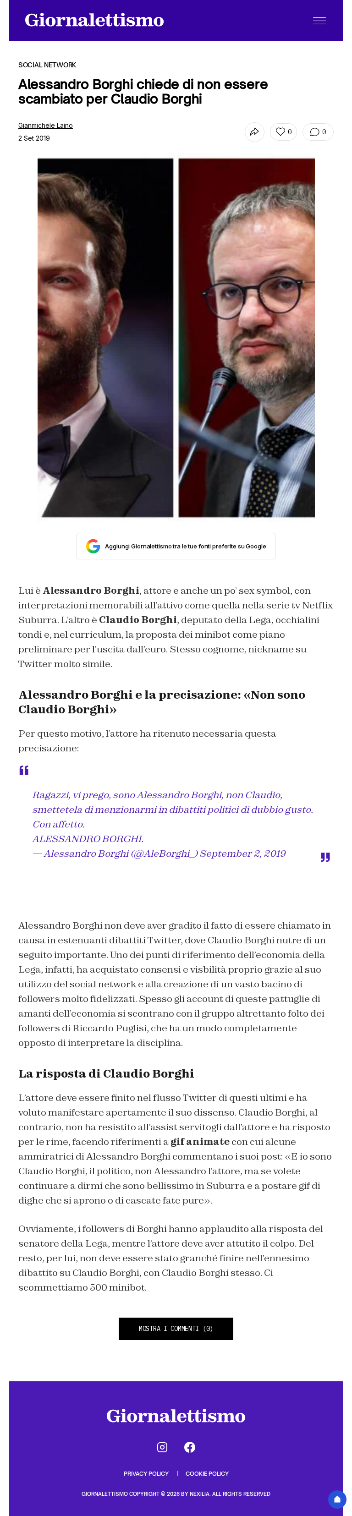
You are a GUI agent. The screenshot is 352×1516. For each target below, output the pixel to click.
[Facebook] (190, 1447)
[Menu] (319, 20)
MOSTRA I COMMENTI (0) (176, 1328)
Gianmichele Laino (45, 125)
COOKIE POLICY (207, 1473)
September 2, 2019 (242, 853)
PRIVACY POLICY (147, 1473)
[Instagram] (162, 1447)
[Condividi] (254, 132)
